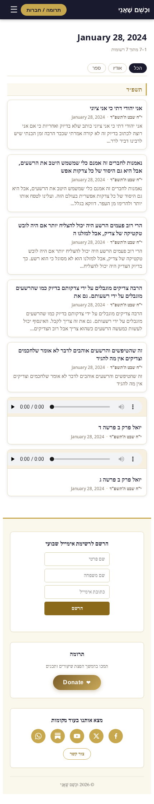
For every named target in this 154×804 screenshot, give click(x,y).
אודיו (117, 68)
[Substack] (57, 736)
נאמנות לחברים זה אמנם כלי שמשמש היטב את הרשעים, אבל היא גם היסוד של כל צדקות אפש (80, 166)
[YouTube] (77, 736)
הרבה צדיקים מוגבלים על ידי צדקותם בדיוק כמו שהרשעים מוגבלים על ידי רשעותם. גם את (79, 292)
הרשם (77, 608)
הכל (138, 68)
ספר (96, 68)
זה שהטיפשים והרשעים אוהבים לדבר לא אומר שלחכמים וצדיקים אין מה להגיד (80, 354)
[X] (96, 736)
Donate (73, 682)
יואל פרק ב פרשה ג (120, 479)
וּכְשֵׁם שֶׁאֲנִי (134, 9)
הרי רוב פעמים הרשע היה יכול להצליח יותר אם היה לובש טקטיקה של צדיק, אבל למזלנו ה (80, 229)
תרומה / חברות (44, 9)
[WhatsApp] (38, 736)
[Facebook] (116, 736)
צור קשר (77, 754)
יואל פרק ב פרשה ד (119, 427)
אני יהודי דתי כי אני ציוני (116, 108)
